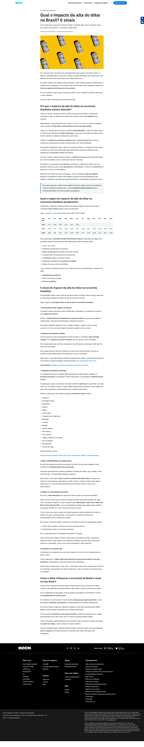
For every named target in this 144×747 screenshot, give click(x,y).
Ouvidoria (68, 679)
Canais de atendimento (72, 677)
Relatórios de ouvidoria (92, 689)
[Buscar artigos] (110, 3)
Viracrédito (26, 679)
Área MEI (45, 664)
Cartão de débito (28, 681)
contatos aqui (112, 719)
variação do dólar (51, 213)
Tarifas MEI (88, 699)
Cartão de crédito (28, 666)
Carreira (45, 682)
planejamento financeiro (48, 328)
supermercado (83, 552)
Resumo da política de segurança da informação (100, 694)
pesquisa (47, 500)
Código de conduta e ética (93, 669)
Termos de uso (90, 701)
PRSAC (67, 692)
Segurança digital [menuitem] (101, 3)
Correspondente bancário (51, 666)
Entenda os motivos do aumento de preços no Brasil (69, 365)
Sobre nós (46, 679)
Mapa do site (89, 676)
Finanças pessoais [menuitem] (74, 3)
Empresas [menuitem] (88, 3)
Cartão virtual (27, 684)
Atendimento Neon (71, 666)
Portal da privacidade (92, 681)
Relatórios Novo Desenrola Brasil (95, 691)
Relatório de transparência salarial (95, 684)
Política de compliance (92, 679)
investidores (51, 169)
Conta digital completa (30, 664)
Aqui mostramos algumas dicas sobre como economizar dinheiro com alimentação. (69, 455)
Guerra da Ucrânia (48, 246)
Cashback (26, 676)
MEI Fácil (45, 669)
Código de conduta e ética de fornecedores (99, 671)
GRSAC (67, 690)
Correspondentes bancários (94, 674)
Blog (44, 684)
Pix (24, 674)
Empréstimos (27, 671)
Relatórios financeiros (92, 686)
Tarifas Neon (89, 696)
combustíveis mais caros (87, 361)
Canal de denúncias (91, 666)
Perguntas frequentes (71, 664)
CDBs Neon (26, 669)
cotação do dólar (79, 123)
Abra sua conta (120, 3)
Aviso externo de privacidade (94, 664)
